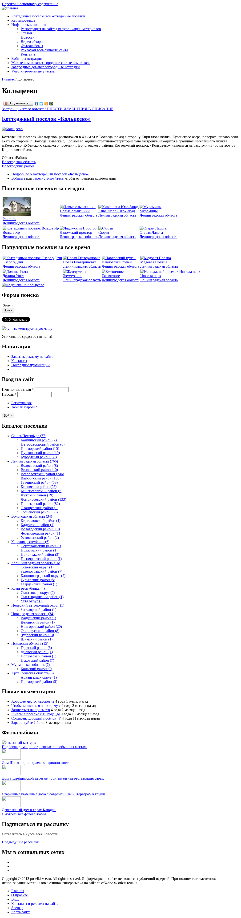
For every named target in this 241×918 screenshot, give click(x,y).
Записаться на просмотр (30, 710)
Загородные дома (45, 67)
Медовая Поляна (153, 262)
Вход (15, 899)
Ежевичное (111, 276)
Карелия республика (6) (30, 542)
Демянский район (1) (38, 622)
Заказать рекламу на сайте (32, 356)
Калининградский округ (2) (43, 576)
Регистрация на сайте (61, 29)
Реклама (44, 50)
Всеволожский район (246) (42, 474)
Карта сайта (20, 912)
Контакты (28, 54)
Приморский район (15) (40, 449)
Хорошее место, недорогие (32, 701)
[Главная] (10, 8)
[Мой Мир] (51, 104)
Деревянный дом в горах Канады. (29, 810)
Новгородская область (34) (32, 614)
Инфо (28, 25)
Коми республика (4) (28, 588)
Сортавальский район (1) (41, 546)
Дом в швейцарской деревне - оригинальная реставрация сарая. (53, 778)
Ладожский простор (76, 232)
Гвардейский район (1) (39, 584)
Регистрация (21, 403)
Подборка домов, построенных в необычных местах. (44, 747)
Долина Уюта (13, 276)
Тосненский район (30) (39, 512)
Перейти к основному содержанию (30, 4)
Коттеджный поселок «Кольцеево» (46, 119)
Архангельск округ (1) (39, 677)
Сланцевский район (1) (39, 508)
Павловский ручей (117, 262)
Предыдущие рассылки (20, 842)
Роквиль (9, 219)
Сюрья (103, 232)
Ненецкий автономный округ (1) (37, 605)
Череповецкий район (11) (41, 533)
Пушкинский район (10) (40, 453)
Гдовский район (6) (36, 648)
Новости (28, 37)
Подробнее (50, 174)
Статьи (26, 33)
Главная (8, 79)
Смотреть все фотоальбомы (24, 814)
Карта (23, 20)
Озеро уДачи (13, 262)
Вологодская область (19, 162)
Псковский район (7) (37, 660)
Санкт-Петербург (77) (28, 436)
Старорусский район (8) (40, 631)
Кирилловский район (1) (40, 521)
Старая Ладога (151, 232)
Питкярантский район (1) (41, 559)
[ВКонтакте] (36, 104)
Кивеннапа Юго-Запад (116, 211)
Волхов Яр (11, 232)
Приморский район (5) (39, 682)
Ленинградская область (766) (34, 461)
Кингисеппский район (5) (41, 491)
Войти (26, 58)
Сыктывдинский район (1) (42, 597)
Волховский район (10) (39, 470)
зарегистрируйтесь (48, 178)
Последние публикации (30, 365)
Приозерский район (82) (40, 504)
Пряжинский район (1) (39, 550)
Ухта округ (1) (32, 601)
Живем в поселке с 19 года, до (35, 714)
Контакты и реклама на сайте (34, 904)
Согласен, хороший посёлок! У (36, 718)
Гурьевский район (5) (38, 580)
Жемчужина (72, 276)
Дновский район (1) (37, 652)
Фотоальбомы (32, 46)
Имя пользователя (18, 389)
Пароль (9, 394)
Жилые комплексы (50, 63)
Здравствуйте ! (23, 723)
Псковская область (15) (29, 643)
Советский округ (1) (37, 567)
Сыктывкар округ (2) (38, 593)
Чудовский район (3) (37, 635)
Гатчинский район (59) (39, 482)
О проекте (19, 895)
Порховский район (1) (38, 656)
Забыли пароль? (24, 407)
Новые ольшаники (75, 211)
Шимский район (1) (36, 639)
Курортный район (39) (39, 457)
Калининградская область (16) (35, 563)
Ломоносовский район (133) (43, 499)
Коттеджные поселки (48, 16)
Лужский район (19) (37, 495)
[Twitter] (41, 104)
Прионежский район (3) (40, 554)
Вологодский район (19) (40, 529)
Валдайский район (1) (38, 618)
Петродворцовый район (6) (42, 444)
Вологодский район (18, 166)
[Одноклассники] (46, 104)
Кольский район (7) (36, 669)
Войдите (18, 178)
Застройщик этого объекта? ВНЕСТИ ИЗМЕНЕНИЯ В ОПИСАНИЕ (57, 109)
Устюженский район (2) (40, 538)
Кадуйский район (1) (37, 525)
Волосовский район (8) (39, 465)
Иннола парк (150, 276)
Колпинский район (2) (39, 440)
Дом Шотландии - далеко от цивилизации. (36, 763)
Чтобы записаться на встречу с (35, 706)
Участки (33, 71)
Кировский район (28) (38, 487)
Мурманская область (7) (30, 665)
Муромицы (149, 211)
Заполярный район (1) (38, 610)
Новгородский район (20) (41, 626)
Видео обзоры (32, 42)
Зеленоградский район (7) (41, 571)
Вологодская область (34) (31, 516)
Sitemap (17, 908)
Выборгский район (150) (40, 478)
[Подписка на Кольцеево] (23, 285)
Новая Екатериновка (79, 262)
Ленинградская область (21, 223)
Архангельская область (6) (32, 673)
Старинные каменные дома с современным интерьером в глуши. (54, 794)
